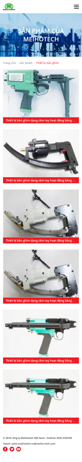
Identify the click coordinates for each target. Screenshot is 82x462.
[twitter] (12, 449)
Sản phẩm (25, 63)
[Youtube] (18, 449)
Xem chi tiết (41, 95)
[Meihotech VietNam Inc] (9, 6)
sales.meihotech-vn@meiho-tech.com (33, 443)
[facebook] (5, 449)
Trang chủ (9, 63)
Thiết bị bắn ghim (47, 63)
